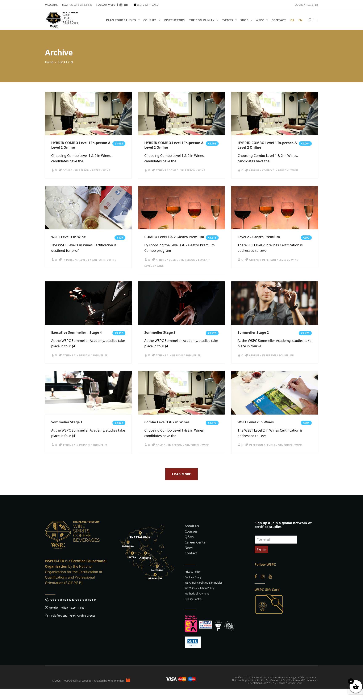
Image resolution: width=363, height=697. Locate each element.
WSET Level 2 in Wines (256, 422)
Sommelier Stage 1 (66, 422)
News (189, 547)
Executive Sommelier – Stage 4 (76, 332)
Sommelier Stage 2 (253, 332)
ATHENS (161, 170)
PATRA (96, 170)
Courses (191, 531)
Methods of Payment (197, 593)
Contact (191, 553)
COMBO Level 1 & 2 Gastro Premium (174, 237)
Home (49, 62)
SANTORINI (99, 260)
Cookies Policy (193, 577)
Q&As (189, 536)
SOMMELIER (100, 355)
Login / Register (306, 5)
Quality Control (193, 599)
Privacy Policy (192, 572)
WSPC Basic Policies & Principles (203, 582)
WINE (106, 170)
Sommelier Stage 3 (159, 332)
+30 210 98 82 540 (80, 5)
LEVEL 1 (84, 260)
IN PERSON (82, 170)
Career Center (196, 542)
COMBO (67, 170)
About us (192, 526)
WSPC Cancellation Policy (199, 588)
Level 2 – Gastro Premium (259, 237)
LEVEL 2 (149, 266)
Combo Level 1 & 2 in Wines (166, 422)
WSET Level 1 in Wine (68, 237)
